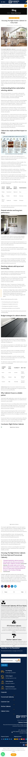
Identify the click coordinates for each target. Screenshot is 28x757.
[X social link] (5, 586)
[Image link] (6, 739)
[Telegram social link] (15, 586)
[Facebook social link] (2, 586)
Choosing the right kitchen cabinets (8, 49)
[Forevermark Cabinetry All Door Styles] (3, 602)
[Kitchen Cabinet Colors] (14, 636)
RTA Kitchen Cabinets (14, 626)
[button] (14, 695)
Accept (13, 754)
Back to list (14, 592)
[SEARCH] (25, 5)
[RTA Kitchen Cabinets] (14, 622)
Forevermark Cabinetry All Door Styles (14, 606)
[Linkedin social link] (12, 586)
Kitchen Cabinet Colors (14, 640)
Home (8, 13)
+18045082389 (6, 571)
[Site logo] (14, 1)
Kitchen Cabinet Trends (16, 13)
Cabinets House (10, 25)
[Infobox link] (14, 671)
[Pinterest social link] (8, 586)
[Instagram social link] (26, 745)
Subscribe (4, 665)
